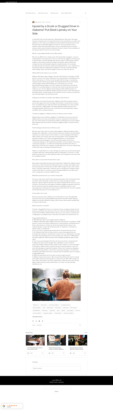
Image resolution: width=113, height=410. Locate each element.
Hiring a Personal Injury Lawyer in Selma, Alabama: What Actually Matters (56, 348)
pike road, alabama (37, 313)
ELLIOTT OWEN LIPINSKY (13, 4)
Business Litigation (37, 307)
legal (44, 307)
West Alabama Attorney (31, 13)
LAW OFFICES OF (11, 2)
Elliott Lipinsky (50, 307)
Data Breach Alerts (54, 13)
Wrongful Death (36, 310)
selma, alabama (70, 310)
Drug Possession (58, 313)
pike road (78, 310)
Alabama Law (36, 305)
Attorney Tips (44, 310)
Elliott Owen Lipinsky (57, 382)
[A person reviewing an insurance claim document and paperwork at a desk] (35, 340)
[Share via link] (42, 321)
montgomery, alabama (47, 313)
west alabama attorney (65, 305)
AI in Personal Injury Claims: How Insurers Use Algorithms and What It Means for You (34, 348)
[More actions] (80, 22)
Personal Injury (58, 307)
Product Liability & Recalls (66, 13)
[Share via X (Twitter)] (36, 321)
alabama (63, 310)
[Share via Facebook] (33, 321)
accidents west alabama (68, 313)
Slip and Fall (65, 307)
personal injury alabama (54, 305)
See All (85, 332)
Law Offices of (56, 380)
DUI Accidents (73, 307)
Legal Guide (52, 310)
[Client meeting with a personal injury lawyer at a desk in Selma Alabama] (56, 340)
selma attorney (44, 305)
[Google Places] (107, 5)
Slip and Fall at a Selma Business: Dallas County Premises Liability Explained (77, 348)
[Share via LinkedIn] (39, 321)
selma (58, 310)
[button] (85, 13)
